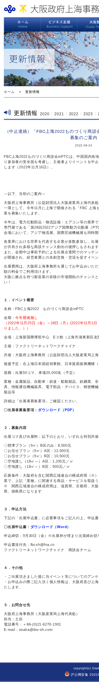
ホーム (22, 24)
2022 (73, 114)
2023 (88, 114)
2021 (59, 114)
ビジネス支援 (59, 24)
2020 (44, 114)
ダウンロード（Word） (51, 527)
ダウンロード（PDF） (57, 410)
